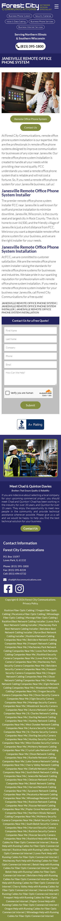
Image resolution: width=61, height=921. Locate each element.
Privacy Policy (30, 603)
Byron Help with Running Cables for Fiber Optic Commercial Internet (30, 883)
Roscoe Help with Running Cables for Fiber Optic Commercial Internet (30, 846)
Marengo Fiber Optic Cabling (41, 617)
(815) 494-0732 (17, 573)
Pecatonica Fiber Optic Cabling (28, 614)
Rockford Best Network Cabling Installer (23, 621)
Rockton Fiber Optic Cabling (19, 610)
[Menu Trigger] (56, 6)
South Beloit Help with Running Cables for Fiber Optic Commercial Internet (30, 872)
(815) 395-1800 (20, 566)
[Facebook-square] (8, 589)
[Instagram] (19, 589)
